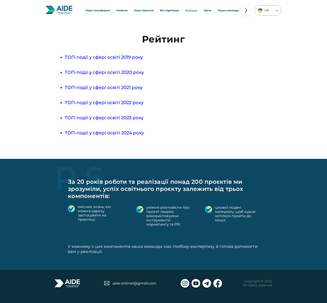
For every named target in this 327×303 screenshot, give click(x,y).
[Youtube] (196, 283)
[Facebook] (217, 283)
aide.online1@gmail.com (135, 283)
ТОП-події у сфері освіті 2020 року (104, 72)
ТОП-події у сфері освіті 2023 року (104, 117)
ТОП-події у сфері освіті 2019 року (104, 57)
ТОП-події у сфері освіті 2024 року (104, 132)
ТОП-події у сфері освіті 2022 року (104, 102)
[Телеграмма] (206, 283)
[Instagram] (185, 283)
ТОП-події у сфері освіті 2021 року (104, 87)
